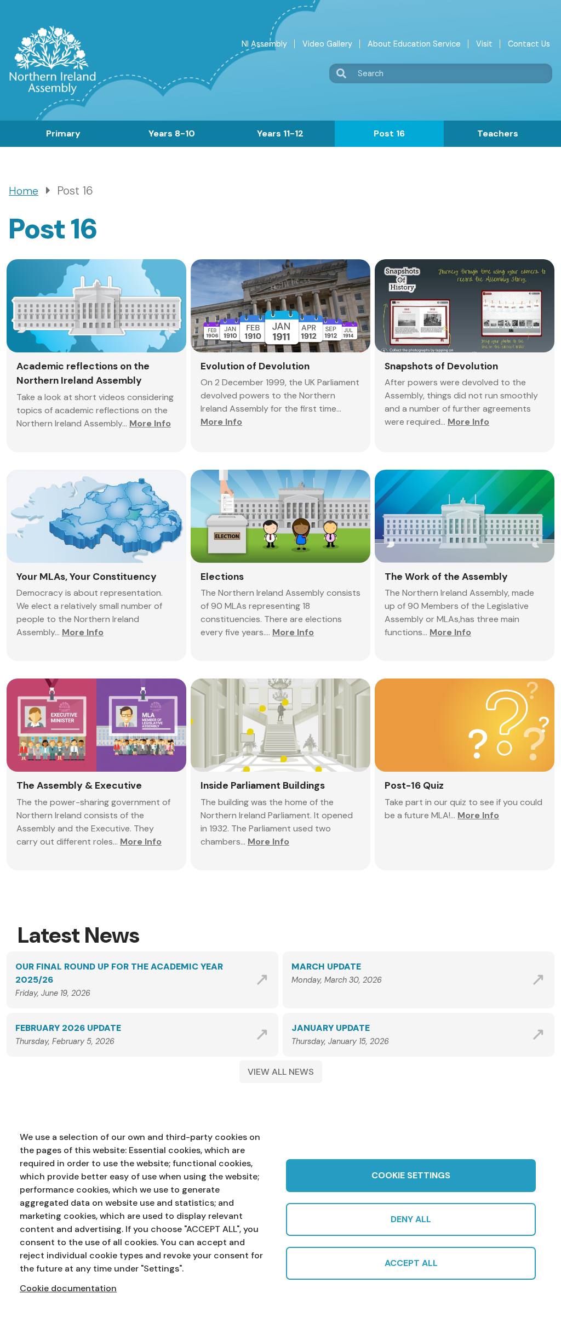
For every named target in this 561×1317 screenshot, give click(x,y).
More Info (150, 423)
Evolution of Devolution (255, 366)
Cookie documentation (68, 1288)
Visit (484, 44)
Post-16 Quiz (414, 785)
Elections (222, 577)
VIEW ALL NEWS (281, 1071)
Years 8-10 (171, 133)
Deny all (411, 1219)
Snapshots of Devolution (441, 366)
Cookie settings (410, 1175)
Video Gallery (327, 44)
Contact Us (529, 44)
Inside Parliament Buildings (263, 785)
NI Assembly (264, 44)
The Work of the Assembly (446, 577)
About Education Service (414, 44)
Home (23, 191)
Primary (63, 133)
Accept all (411, 1263)
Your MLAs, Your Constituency (86, 577)
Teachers (497, 133)
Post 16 (389, 133)
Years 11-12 (280, 133)
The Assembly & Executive (79, 785)
